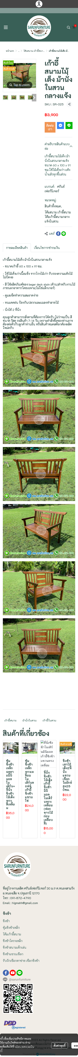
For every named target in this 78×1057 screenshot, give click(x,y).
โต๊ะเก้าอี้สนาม (12, 934)
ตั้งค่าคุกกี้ (60, 1045)
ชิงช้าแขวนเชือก (13, 954)
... (18, 50)
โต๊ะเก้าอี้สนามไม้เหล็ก (26, 10)
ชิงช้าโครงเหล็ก (13, 941)
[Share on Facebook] (58, 233)
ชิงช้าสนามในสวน (14, 10)
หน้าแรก (10, 50)
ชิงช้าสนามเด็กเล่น (14, 947)
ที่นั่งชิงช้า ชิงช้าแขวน (52, 10)
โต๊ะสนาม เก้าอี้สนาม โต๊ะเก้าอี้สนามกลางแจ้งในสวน (58, 216)
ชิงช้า (6, 921)
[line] (19, 973)
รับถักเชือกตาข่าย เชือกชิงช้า (21, 961)
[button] (68, 27)
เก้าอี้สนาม (10, 720)
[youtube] (13, 973)
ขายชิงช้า (6, 10)
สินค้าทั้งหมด (53, 206)
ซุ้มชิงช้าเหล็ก (11, 928)
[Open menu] (5, 27)
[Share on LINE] (63, 233)
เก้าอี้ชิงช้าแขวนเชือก (40, 10)
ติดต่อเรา (50, 127)
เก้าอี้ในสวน (49, 720)
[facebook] (6, 973)
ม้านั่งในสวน (30, 720)
